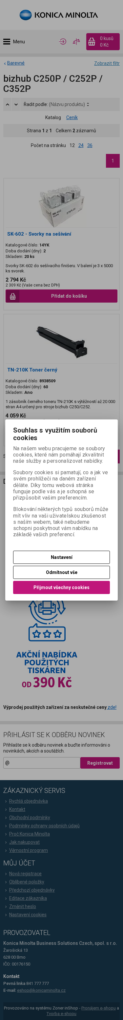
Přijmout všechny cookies (61, 587)
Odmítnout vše (61, 572)
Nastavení (61, 557)
